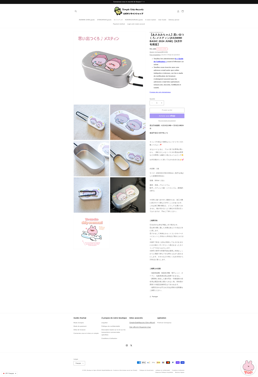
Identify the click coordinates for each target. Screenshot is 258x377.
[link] (167, 121)
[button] (76, 11)
